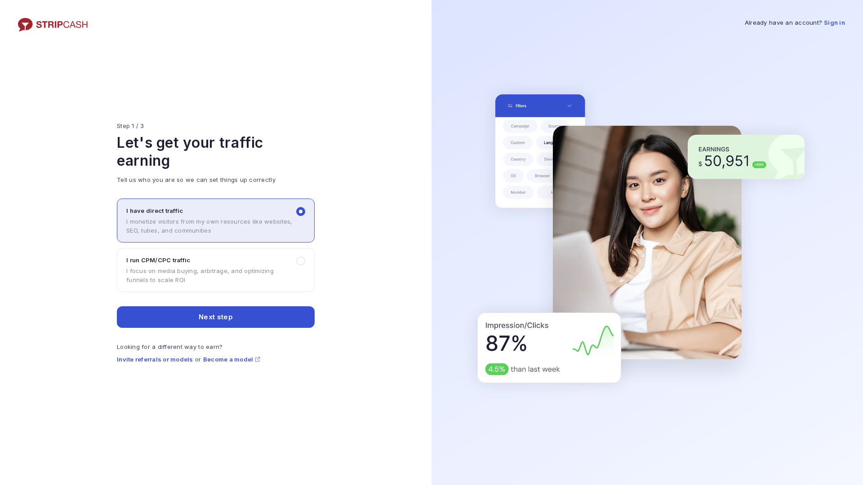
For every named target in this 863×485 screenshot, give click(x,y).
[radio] (216, 220)
